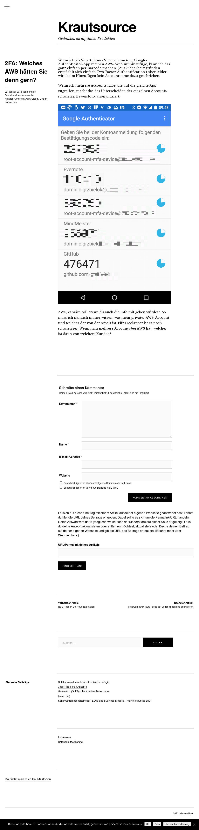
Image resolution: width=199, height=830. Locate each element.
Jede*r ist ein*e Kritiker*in (72, 686)
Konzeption (11, 102)
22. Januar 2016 (13, 91)
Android (19, 98)
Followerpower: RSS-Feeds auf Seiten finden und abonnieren (160, 604)
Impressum (64, 737)
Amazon (9, 98)
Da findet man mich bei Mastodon (28, 779)
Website (64, 475)
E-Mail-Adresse (70, 456)
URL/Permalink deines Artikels (79, 544)
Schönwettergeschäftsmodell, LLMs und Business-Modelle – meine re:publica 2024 (105, 700)
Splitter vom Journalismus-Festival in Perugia (83, 682)
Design (43, 98)
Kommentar (68, 403)
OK (148, 824)
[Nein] (194, 825)
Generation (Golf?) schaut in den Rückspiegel (83, 691)
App (27, 98)
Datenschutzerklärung (70, 742)
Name (64, 444)
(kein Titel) (64, 696)
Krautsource (97, 26)
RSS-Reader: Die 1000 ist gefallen (76, 604)
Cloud (34, 98)
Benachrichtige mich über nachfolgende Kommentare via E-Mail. (98, 483)
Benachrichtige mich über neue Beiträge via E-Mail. (91, 487)
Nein (157, 824)
